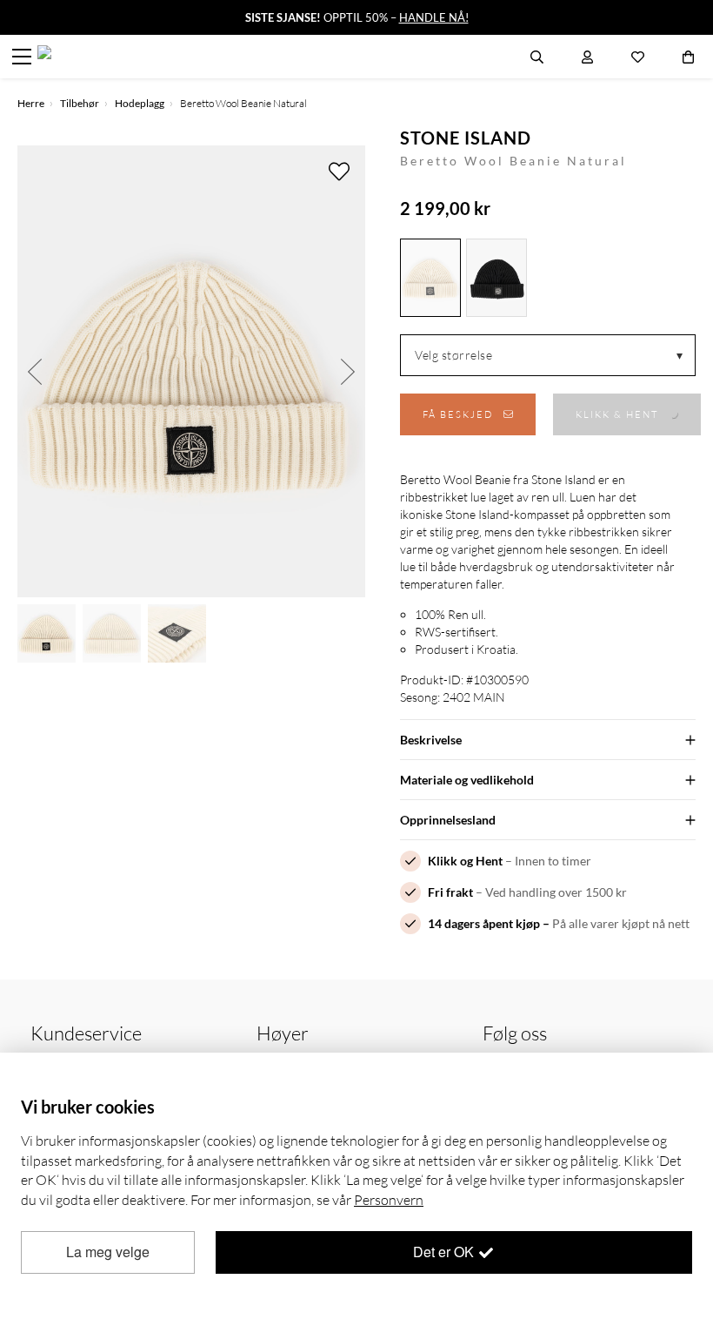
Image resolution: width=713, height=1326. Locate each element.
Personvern (388, 1199)
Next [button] (347, 371)
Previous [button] (34, 371)
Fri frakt (450, 892)
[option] (191, 371)
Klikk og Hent (465, 860)
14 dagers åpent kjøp (484, 923)
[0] (688, 56)
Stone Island (465, 137)
